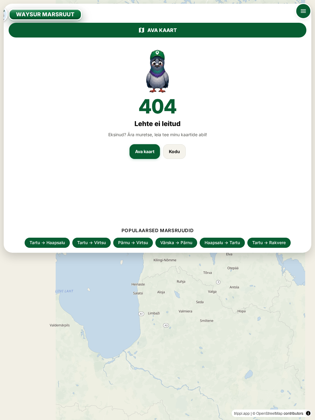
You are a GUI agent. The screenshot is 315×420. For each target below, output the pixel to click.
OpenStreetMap (269, 413)
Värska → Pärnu (176, 242)
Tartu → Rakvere (269, 242)
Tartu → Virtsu (91, 242)
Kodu (174, 151)
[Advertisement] (157, 196)
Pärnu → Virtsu (133, 242)
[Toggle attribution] (308, 413)
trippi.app (242, 413)
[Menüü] (303, 11)
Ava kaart (162, 30)
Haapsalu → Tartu (222, 242)
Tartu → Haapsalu (47, 242)
